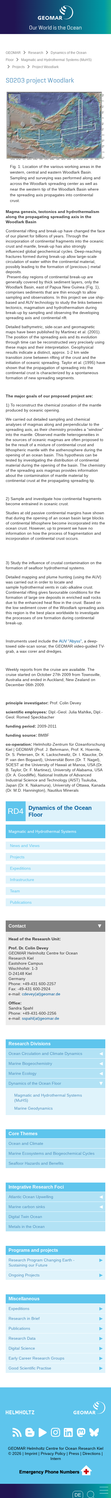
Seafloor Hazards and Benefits (36, 1163)
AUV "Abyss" (70, 641)
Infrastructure (22, 879)
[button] (104, 1490)
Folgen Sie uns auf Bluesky (94, 1432)
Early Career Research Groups (36, 1358)
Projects (18, 67)
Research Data (22, 1338)
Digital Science (22, 1348)
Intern (55, 1458)
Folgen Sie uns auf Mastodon (81, 1432)
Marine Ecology (22, 1073)
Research (35, 53)
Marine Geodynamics (33, 1108)
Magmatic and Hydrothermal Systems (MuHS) (56, 60)
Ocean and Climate (26, 1143)
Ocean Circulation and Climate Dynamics (45, 1053)
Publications (21, 902)
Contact (17, 926)
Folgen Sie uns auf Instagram (56, 1432)
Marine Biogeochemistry (30, 1063)
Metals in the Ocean (27, 1226)
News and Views (25, 845)
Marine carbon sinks (27, 1206)
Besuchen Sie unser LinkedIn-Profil (68, 1432)
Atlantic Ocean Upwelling (31, 1196)
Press (74, 1453)
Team (15, 891)
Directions (91, 1453)
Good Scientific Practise (30, 1368)
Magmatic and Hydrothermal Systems (42, 831)
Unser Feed (17, 1432)
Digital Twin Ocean (25, 1216)
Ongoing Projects (24, 1275)
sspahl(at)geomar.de (40, 1018)
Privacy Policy (53, 1453)
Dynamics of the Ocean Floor (35, 1083)
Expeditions (20, 868)
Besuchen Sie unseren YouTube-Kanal (43, 1432)
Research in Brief (24, 1318)
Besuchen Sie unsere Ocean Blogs (30, 1432)
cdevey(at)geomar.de (41, 994)
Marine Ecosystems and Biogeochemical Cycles (51, 1153)
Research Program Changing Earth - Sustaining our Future (42, 1262)
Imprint (31, 1453)
